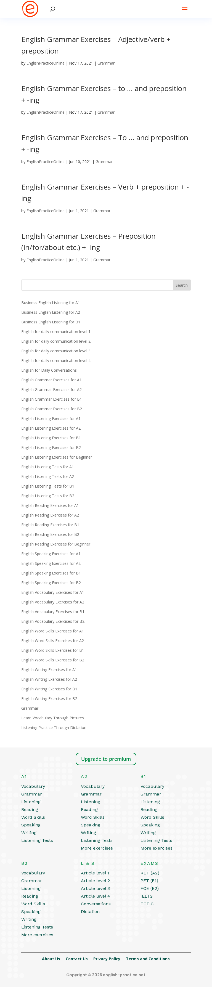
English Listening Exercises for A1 (51, 418)
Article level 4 (95, 896)
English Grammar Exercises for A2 (51, 389)
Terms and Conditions (148, 958)
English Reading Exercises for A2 (50, 515)
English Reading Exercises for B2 (50, 534)
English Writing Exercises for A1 (49, 669)
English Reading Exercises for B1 (50, 524)
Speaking (31, 825)
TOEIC (147, 903)
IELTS (147, 896)
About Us (51, 958)
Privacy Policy (106, 958)
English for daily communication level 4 (56, 360)
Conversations (96, 903)
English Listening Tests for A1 (47, 466)
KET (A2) (150, 873)
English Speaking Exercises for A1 (51, 553)
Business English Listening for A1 (50, 302)
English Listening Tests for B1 (47, 486)
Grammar (106, 63)
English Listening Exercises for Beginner (56, 457)
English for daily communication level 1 (56, 331)
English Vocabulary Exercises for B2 (52, 621)
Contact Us (77, 958)
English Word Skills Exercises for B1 (52, 650)
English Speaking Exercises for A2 (51, 563)
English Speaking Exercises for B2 (51, 582)
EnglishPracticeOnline (45, 63)
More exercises (97, 848)
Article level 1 (95, 873)
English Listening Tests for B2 (47, 495)
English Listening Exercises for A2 (51, 428)
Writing (28, 832)
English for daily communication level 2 (56, 341)
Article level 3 (95, 888)
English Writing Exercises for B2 (49, 698)
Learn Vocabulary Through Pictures (52, 717)
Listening (31, 801)
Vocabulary (33, 786)
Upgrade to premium (106, 758)
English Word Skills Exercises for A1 (52, 631)
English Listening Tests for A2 (47, 476)
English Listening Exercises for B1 (51, 437)
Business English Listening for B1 (50, 321)
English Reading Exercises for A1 (50, 505)
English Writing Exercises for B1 (49, 688)
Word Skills (33, 817)
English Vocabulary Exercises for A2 (52, 602)
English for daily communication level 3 (56, 350)
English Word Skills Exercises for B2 (52, 660)
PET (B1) (149, 880)
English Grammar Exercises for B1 (51, 399)
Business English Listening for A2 (50, 312)
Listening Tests (37, 840)
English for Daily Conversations (49, 370)
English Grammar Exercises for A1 (51, 379)
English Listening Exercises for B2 (51, 447)
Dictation (90, 911)
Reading (29, 809)
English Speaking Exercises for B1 (51, 573)
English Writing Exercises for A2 (49, 679)
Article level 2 (95, 880)
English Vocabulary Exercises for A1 (52, 592)
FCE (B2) (150, 888)
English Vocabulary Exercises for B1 (52, 611)
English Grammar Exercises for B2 (51, 408)
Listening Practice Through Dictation (53, 727)
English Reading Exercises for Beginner (55, 544)
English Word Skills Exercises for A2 (52, 640)
